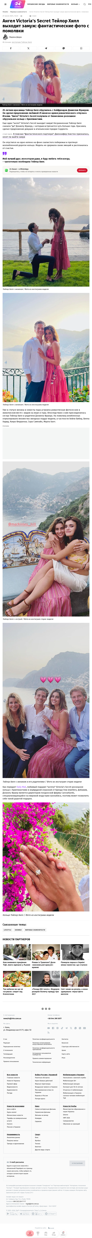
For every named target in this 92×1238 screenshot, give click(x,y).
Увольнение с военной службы (74, 1078)
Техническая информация (41, 1062)
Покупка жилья (12, 1141)
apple (24, 1214)
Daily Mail (21, 787)
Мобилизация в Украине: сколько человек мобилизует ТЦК (74, 1095)
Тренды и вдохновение (15, 1144)
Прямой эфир (12, 1084)
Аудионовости (12, 1090)
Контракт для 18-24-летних (73, 1087)
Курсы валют (11, 1112)
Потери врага (40, 1099)
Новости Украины (13, 1081)
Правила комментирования (42, 1058)
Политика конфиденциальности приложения (44, 1048)
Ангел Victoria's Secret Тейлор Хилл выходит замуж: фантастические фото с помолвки (59, 12)
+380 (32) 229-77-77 (19, 1201)
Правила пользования (11, 1061)
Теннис (37, 1144)
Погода (9, 1093)
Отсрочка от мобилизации (73, 1090)
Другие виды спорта (42, 1150)
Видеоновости (12, 1087)
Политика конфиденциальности (44, 1039)
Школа (65, 1115)
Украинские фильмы (42, 1112)
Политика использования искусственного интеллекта (42, 1043)
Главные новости (13, 1078)
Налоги (9, 1124)
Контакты (65, 1039)
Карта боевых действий (44, 1081)
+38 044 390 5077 (54, 1018)
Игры (63, 1058)
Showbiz (5, 12)
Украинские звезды (36, 4)
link (48, 1028)
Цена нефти (11, 1109)
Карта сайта (66, 1054)
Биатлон (38, 1147)
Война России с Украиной (46, 1075)
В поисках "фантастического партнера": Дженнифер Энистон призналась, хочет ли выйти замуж (46, 135)
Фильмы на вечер (41, 1115)
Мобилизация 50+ (69, 1081)
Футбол (38, 1141)
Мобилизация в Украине (73, 1075)
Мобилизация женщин (71, 1084)
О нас (5, 1039)
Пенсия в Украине (13, 1127)
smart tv (37, 1214)
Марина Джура (15, 37)
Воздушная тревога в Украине (46, 1087)
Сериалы (38, 1121)
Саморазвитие (68, 1121)
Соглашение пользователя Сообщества (42, 1054)
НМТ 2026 (66, 1118)
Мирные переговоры (42, 1084)
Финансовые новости (15, 1115)
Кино (37, 1106)
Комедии (38, 1118)
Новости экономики (15, 1106)
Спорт (37, 1134)
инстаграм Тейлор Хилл (22, 42)
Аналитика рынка (13, 1137)
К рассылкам (77, 1163)
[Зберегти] (81, 48)
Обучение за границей (71, 1124)
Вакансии (65, 1043)
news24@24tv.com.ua (12, 1018)
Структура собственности (70, 1046)
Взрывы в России (41, 1096)
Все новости (12, 1075)
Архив (64, 1050)
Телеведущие (8, 1054)
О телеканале (8, 1050)
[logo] (17, 4)
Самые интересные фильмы (45, 1109)
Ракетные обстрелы (42, 1078)
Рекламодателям (9, 1058)
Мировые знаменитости (58, 4)
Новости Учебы (69, 1106)
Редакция (6, 1043)
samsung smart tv (50, 1214)
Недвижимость (13, 1134)
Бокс (36, 1137)
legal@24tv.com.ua (32, 1204)
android (12, 1214)
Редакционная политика (11, 1046)
